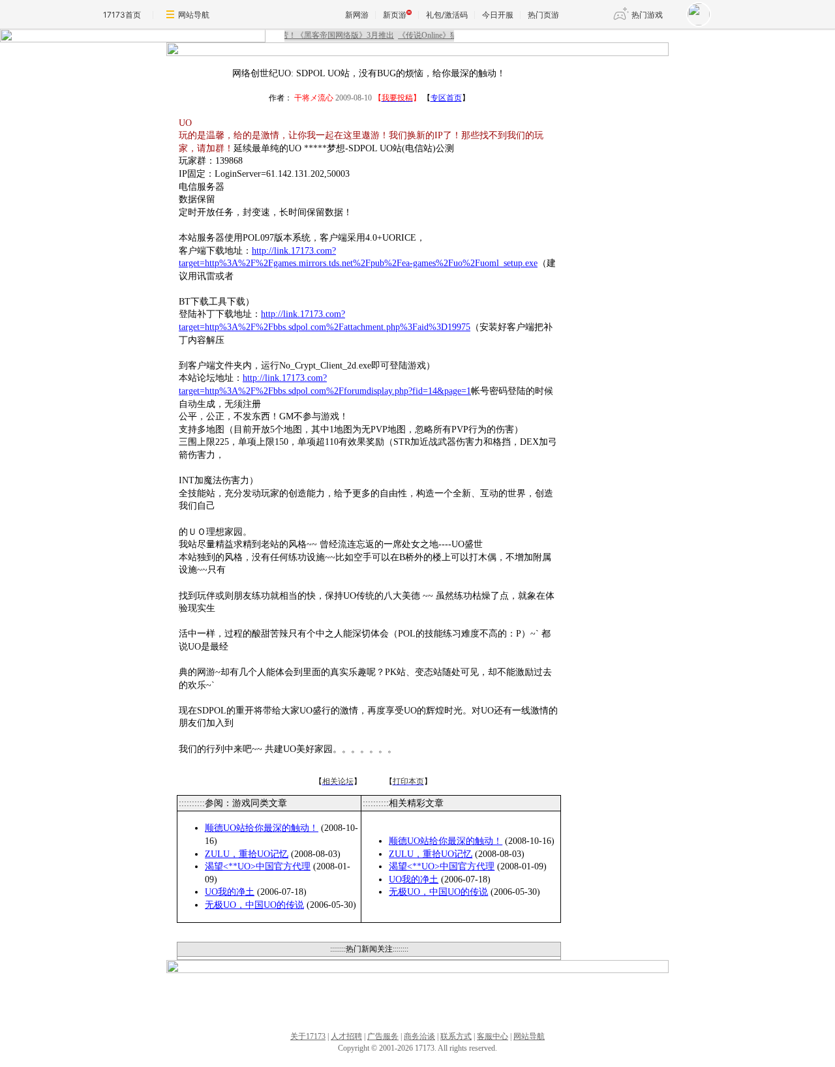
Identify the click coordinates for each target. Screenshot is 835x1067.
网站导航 (193, 15)
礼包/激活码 (447, 15)
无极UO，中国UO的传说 (254, 905)
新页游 (394, 15)
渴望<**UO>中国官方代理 (258, 866)
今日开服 (497, 15)
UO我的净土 (229, 892)
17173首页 (122, 15)
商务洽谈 (419, 1036)
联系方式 (456, 1036)
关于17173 (308, 1036)
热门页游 (543, 15)
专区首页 (446, 97)
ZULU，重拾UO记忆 (246, 854)
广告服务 (383, 1036)
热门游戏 (647, 15)
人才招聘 (346, 1036)
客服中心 (492, 1036)
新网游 (357, 15)
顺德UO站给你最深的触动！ (261, 828)
